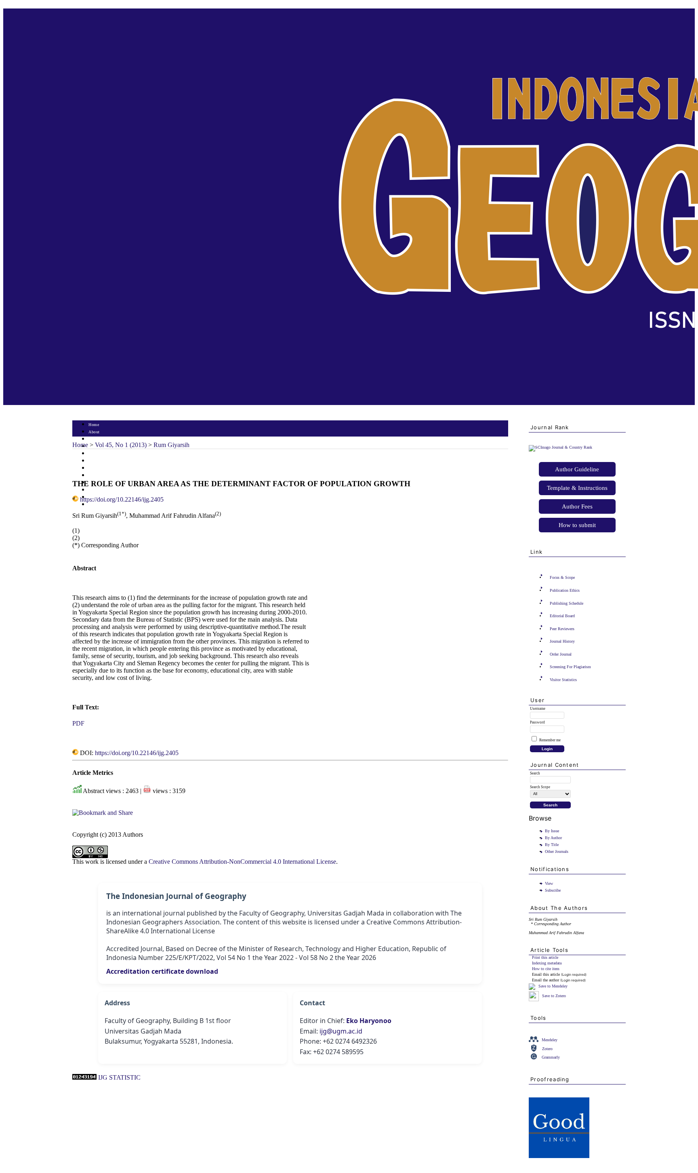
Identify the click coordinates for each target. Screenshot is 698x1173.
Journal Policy (101, 490)
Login (93, 439)
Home (93, 424)
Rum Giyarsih (171, 444)
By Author (553, 837)
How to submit (577, 525)
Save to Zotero (553, 996)
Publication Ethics (565, 590)
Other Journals (556, 851)
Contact (95, 504)
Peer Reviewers (562, 629)
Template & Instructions (577, 488)
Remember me (550, 740)
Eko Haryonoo (368, 1020)
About (94, 432)
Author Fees (577, 506)
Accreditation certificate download (162, 971)
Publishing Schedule (566, 603)
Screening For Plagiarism (570, 667)
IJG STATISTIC (119, 1077)
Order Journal (561, 654)
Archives (96, 468)
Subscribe (553, 890)
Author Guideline (577, 469)
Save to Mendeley (553, 986)
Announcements (102, 475)
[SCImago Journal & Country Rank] (560, 447)
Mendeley (549, 1040)
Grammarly (551, 1057)
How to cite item (545, 968)
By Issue (552, 831)
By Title (552, 844)
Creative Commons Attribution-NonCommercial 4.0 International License (242, 861)
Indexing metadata (546, 963)
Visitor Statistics (563, 679)
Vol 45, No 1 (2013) (121, 444)
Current (95, 461)
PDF (78, 723)
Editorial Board (562, 616)
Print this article (545, 957)
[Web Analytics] (84, 1077)
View (549, 883)
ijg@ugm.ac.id (341, 1031)
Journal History (562, 641)
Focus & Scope (562, 577)
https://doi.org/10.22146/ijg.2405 (122, 499)
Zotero (547, 1048)
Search (94, 453)
